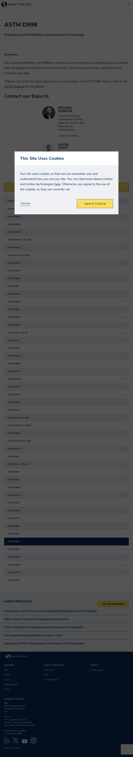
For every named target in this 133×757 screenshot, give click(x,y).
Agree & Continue (95, 204)
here (57, 184)
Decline (25, 203)
